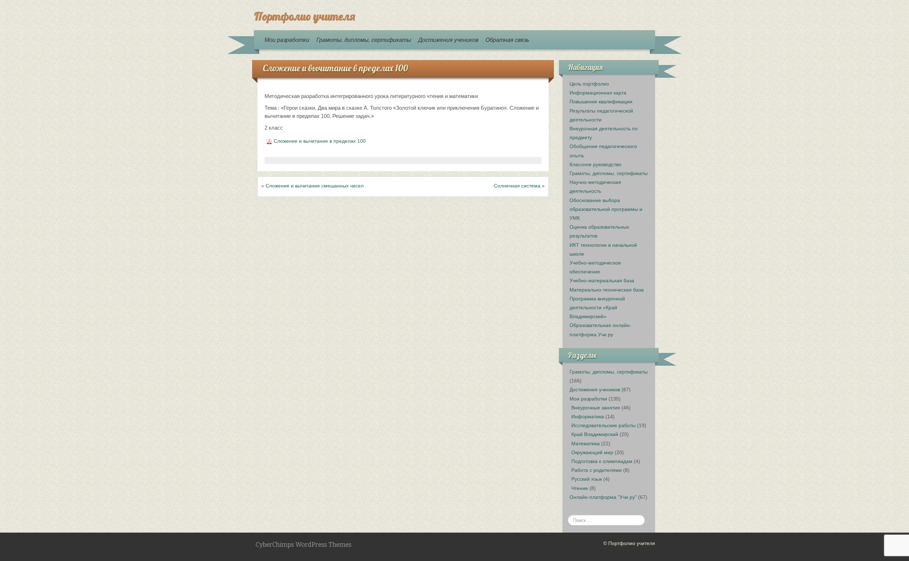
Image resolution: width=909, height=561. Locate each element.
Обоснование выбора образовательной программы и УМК (606, 209)
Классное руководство (595, 164)
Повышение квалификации (601, 101)
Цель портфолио (589, 84)
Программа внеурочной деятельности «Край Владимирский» (597, 307)
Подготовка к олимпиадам (601, 461)
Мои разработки (287, 39)
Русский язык (586, 479)
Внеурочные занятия (595, 407)
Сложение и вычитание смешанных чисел (315, 186)
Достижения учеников (448, 39)
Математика (585, 443)
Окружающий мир (592, 452)
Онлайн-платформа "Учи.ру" (603, 497)
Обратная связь (507, 39)
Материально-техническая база (607, 290)
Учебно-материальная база (602, 280)
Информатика (587, 416)
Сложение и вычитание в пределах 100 (335, 67)
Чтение (579, 488)
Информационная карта (598, 93)
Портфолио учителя (304, 16)
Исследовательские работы (603, 425)
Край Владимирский (594, 434)
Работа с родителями (596, 470)
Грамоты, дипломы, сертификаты (363, 39)
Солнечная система (517, 186)
